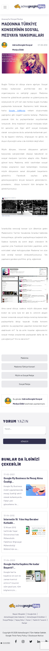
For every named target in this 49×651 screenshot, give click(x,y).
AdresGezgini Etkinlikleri (36, 617)
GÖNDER (24, 441)
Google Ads (31, 614)
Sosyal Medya (17, 19)
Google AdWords (17, 110)
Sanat (28, 620)
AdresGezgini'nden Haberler (14, 617)
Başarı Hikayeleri (19, 614)
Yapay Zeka (19, 620)
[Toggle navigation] (5, 7)
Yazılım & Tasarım (39, 620)
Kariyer (24, 623)
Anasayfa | (6, 19)
